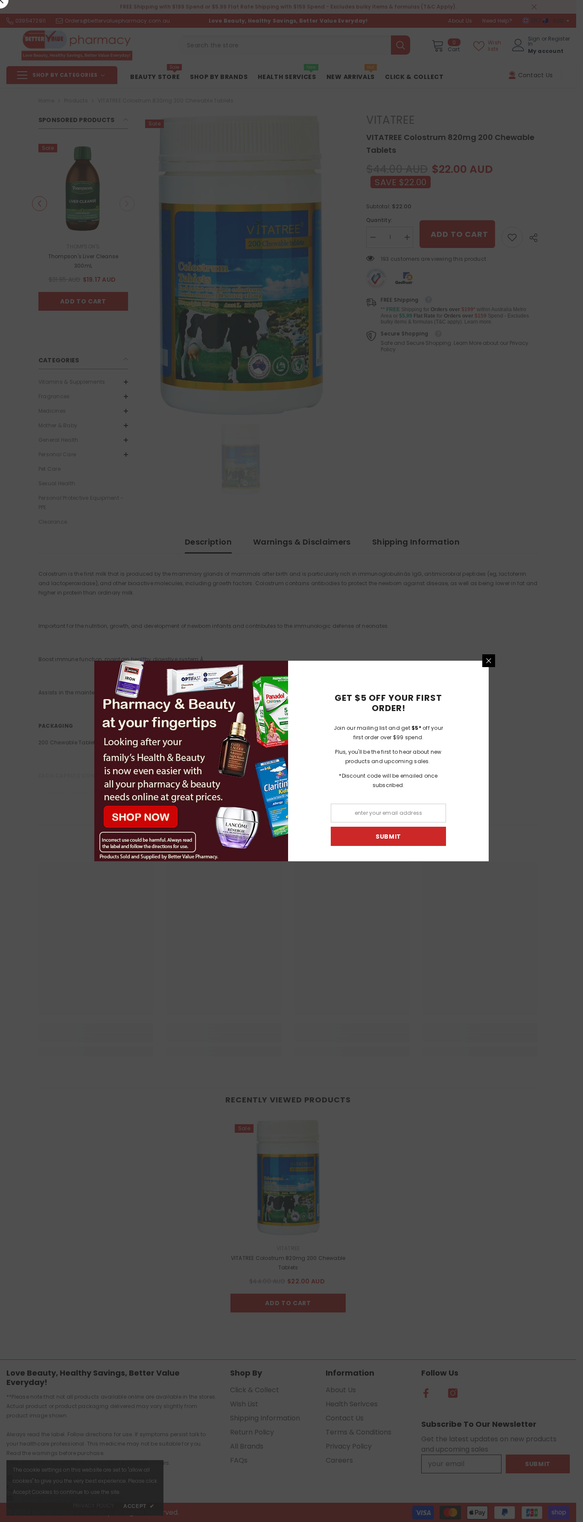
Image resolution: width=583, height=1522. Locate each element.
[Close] (492, 660)
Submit (392, 836)
